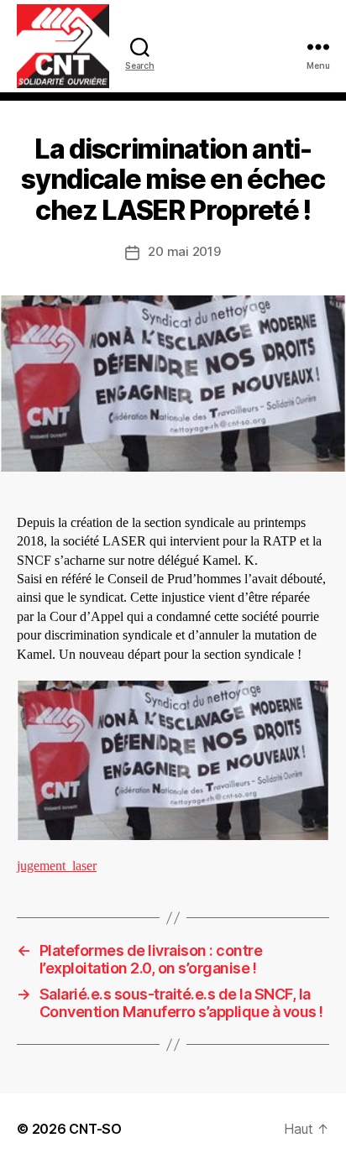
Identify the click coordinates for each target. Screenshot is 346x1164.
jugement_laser (57, 866)
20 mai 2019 (184, 251)
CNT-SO (95, 1128)
